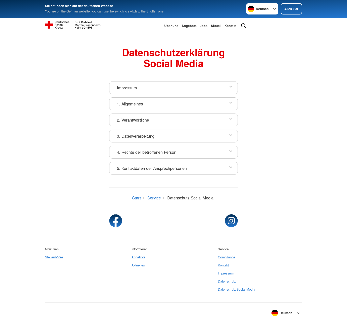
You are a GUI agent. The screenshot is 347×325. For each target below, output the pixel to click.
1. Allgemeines (130, 104)
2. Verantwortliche (133, 120)
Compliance (226, 257)
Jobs (203, 25)
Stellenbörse (54, 257)
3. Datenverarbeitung (135, 136)
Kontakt (230, 25)
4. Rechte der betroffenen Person (146, 152)
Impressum (127, 88)
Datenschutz (227, 281)
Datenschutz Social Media (236, 289)
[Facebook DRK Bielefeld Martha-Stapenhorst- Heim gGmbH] (115, 220)
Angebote (189, 25)
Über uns (171, 25)
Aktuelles (138, 265)
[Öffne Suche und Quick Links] (243, 26)
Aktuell (216, 25)
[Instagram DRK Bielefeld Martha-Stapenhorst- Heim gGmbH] (231, 220)
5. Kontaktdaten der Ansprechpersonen (152, 168)
